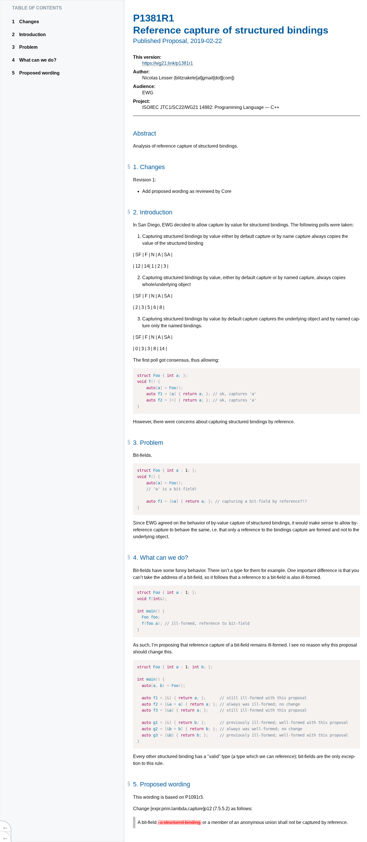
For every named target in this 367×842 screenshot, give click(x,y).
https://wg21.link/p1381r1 (167, 63)
